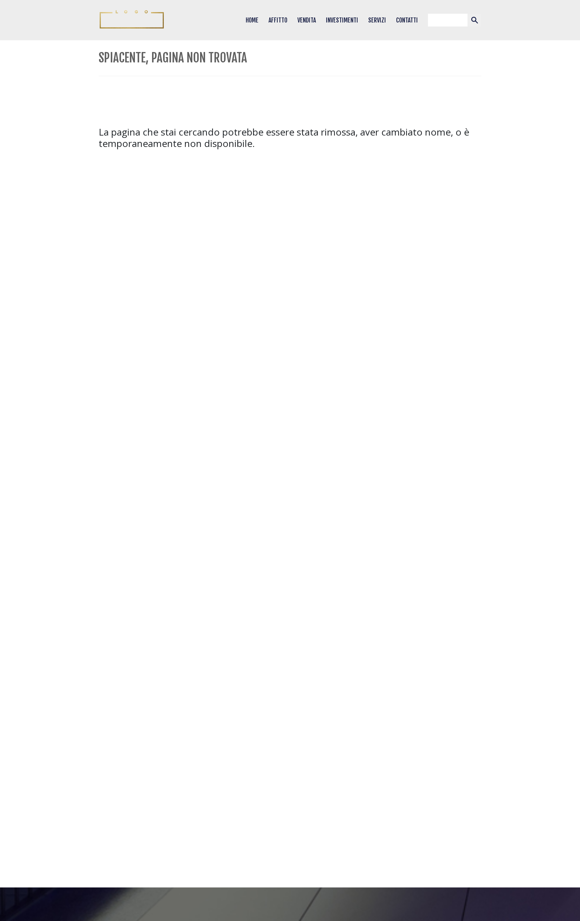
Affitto (278, 20)
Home (252, 20)
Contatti (407, 20)
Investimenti (342, 20)
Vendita (306, 20)
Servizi (377, 20)
